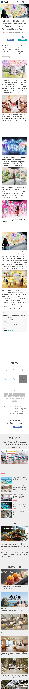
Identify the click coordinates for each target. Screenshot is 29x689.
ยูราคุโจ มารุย (20, 398)
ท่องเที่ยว (3, 32)
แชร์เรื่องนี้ (18, 427)
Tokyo (5, 396)
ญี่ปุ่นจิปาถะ (15, 491)
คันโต (24, 396)
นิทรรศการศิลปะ (13, 398)
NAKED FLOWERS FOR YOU (19, 394)
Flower (6, 394)
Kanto (11, 394)
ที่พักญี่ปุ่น (15, 499)
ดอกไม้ (7, 398)
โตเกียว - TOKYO (19, 32)
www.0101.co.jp (11, 330)
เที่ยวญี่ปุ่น (12, 2)
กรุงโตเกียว (14, 56)
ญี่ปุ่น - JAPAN (8, 32)
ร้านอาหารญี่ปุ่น (20, 2)
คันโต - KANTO (14, 32)
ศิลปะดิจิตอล (14, 400)
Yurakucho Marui (12, 396)
